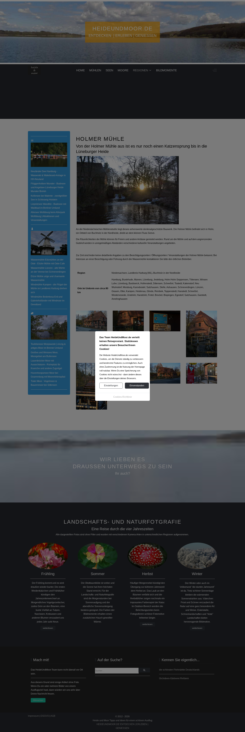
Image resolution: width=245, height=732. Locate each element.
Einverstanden (137, 385)
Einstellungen (111, 385)
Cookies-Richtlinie (122, 397)
